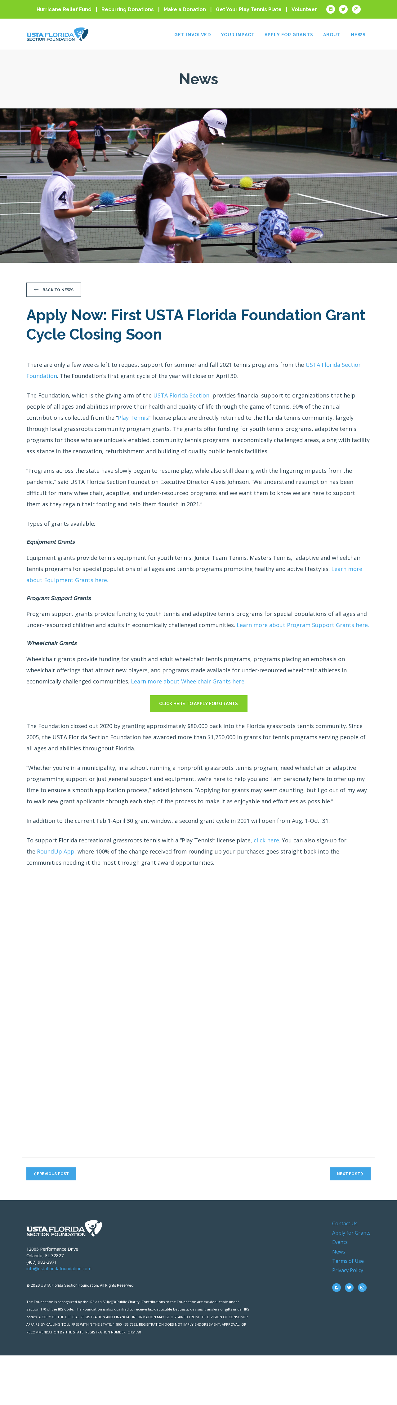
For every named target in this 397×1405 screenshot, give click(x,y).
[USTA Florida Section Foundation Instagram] (356, 9)
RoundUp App (55, 851)
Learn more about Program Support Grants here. (303, 625)
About (332, 34)
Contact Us (345, 1223)
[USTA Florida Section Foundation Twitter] (343, 9)
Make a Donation (185, 9)
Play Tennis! (133, 417)
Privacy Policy (347, 1270)
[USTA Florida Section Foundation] (64, 1227)
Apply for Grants (289, 34)
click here (266, 840)
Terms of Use (348, 1261)
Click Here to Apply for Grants (198, 703)
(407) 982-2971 (41, 1262)
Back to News (58, 290)
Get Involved (192, 34)
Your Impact (238, 34)
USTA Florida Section (181, 395)
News (358, 34)
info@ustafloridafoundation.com (58, 1268)
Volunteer (304, 9)
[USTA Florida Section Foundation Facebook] (330, 9)
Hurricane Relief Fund (64, 9)
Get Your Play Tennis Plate (249, 9)
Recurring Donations (127, 9)
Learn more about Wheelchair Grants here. (188, 681)
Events (340, 1242)
